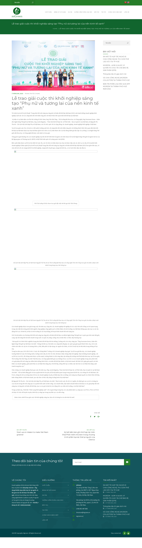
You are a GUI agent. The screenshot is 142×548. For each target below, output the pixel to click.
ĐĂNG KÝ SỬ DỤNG (60, 12)
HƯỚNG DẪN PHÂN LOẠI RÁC (83, 12)
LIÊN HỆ (126, 12)
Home (55, 28)
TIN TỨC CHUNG (35, 93)
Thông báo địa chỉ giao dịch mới (114, 74)
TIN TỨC (103, 12)
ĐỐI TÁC (96, 12)
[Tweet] (93, 416)
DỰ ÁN (70, 12)
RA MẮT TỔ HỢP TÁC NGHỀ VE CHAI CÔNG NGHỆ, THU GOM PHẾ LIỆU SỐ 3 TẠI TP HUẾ (116, 59)
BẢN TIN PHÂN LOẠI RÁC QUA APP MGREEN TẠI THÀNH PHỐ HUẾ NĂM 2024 (116, 86)
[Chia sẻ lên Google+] (98, 416)
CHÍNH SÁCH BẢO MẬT (115, 12)
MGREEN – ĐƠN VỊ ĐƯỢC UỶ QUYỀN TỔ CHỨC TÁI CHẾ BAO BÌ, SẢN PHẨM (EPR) (116, 67)
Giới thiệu (48, 12)
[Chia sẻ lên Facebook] (89, 416)
